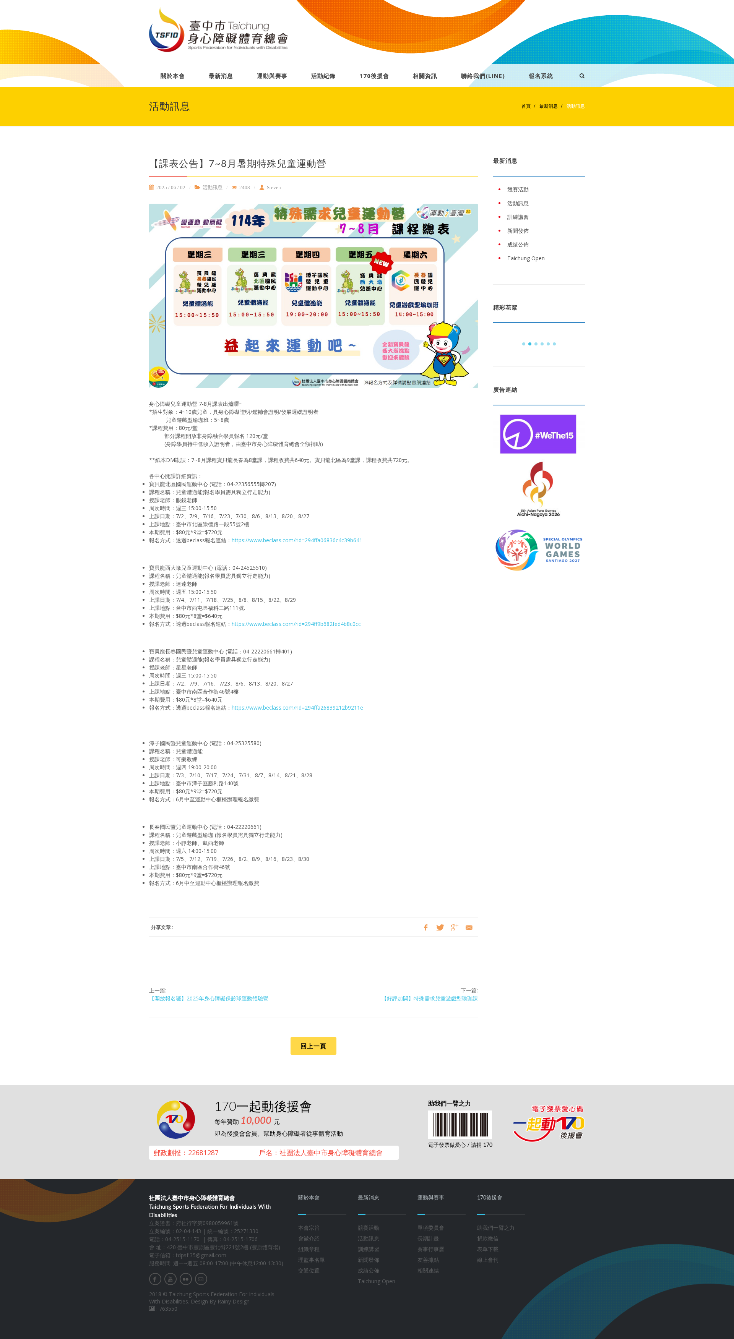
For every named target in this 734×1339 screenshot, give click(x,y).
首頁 (526, 106)
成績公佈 (368, 1270)
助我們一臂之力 (496, 1227)
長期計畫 (428, 1238)
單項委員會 (430, 1227)
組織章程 (309, 1249)
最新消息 (221, 75)
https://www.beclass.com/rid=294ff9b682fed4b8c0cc (296, 623)
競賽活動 (368, 1227)
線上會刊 (488, 1259)
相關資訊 (425, 75)
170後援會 (374, 75)
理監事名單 (311, 1259)
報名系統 (541, 75)
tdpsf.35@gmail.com (201, 1255)
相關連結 (428, 1270)
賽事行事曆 (430, 1249)
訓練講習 (368, 1249)
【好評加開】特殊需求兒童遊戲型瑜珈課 (430, 998)
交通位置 (309, 1270)
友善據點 (428, 1259)
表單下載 (488, 1249)
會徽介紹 (309, 1238)
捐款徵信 (488, 1238)
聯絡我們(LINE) (483, 75)
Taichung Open (376, 1281)
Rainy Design (234, 1301)
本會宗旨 (309, 1227)
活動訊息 (575, 106)
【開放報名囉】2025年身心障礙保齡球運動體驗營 (208, 998)
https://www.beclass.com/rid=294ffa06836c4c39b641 (297, 540)
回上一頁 (313, 1046)
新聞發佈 (368, 1259)
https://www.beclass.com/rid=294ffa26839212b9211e (297, 707)
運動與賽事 (272, 75)
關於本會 (173, 75)
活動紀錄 (323, 75)
